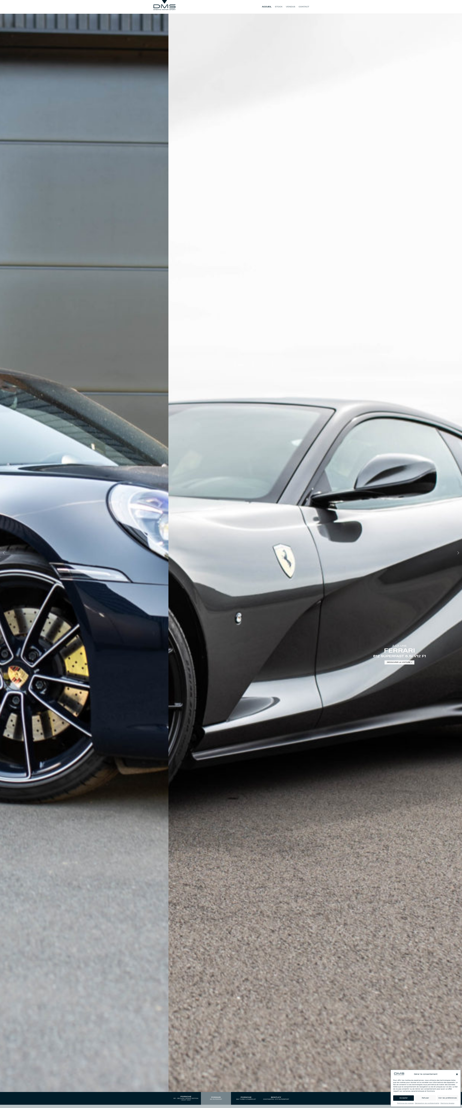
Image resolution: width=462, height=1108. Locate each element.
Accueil (267, 7)
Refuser (425, 1098)
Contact (304, 7)
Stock (278, 7)
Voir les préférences (447, 1098)
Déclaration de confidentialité (427, 1103)
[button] (457, 1074)
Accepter (403, 1098)
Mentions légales (447, 1103)
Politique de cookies (405, 1103)
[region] (231, 559)
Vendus (290, 7)
